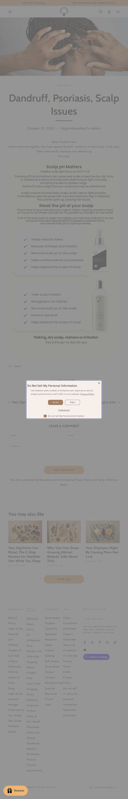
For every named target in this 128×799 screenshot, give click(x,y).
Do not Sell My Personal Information (66, 416)
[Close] (99, 383)
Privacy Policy (87, 394)
